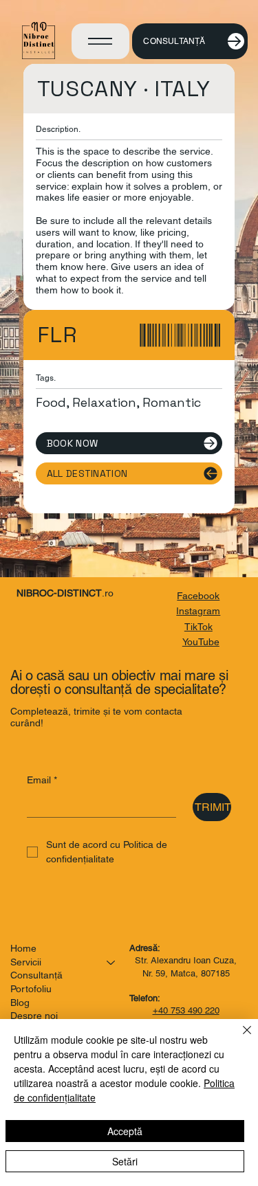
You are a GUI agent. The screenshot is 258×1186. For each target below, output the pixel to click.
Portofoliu (31, 988)
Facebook (198, 595)
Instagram (198, 610)
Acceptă (124, 1131)
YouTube (200, 641)
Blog (20, 1002)
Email (42, 779)
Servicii (25, 961)
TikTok (198, 626)
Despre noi (34, 1015)
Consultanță (36, 975)
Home (23, 948)
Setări (125, 1161)
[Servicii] (111, 963)
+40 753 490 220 (186, 1010)
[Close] (238, 1038)
